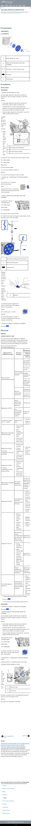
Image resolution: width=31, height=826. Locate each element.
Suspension (5, 807)
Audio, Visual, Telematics (8, 788)
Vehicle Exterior (6, 810)
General (4, 785)
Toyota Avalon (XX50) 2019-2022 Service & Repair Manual (12, 12)
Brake (3, 791)
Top (16, 5)
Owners (6, 5)
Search (24, 5)
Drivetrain (4, 794)
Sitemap (20, 5)
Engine (26, 12)
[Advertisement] (15, 20)
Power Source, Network (8, 801)
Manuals (2, 5)
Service (10, 5)
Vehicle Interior (6, 813)
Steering (4, 804)
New (14, 5)
